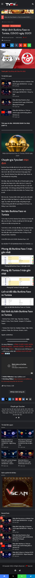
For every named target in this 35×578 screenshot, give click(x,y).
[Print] (30, 399)
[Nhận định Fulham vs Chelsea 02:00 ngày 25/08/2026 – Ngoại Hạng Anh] (9, 433)
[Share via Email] (26, 399)
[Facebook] (3, 399)
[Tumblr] (13, 399)
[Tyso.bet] (11, 4)
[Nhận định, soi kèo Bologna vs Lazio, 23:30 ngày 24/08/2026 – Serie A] (9, 454)
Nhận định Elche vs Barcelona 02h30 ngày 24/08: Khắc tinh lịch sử (24, 461)
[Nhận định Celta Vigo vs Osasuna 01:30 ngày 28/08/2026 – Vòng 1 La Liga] (6, 91)
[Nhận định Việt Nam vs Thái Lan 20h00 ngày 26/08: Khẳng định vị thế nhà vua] (6, 112)
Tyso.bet (30, 566)
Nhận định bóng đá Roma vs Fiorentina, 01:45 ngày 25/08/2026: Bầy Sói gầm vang (25, 442)
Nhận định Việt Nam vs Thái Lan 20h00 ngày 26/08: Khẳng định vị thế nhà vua (22, 112)
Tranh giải (4, 71)
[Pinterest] (16, 399)
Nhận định (10, 22)
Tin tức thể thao (15, 26)
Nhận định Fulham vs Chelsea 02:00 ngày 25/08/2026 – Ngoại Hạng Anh (8, 442)
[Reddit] (20, 399)
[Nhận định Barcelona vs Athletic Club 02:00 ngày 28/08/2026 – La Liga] (6, 83)
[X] (6, 399)
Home (5, 22)
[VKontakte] (23, 399)
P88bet (11, 349)
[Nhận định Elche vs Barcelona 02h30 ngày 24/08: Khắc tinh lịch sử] (26, 454)
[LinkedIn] (9, 399)
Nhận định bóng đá (17, 392)
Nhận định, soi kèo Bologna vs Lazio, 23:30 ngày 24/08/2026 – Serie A (8, 461)
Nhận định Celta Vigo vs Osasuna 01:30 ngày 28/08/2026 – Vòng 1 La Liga (23, 92)
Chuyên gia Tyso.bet (8, 37)
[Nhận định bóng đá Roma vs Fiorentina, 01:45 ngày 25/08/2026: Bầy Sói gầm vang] (26, 433)
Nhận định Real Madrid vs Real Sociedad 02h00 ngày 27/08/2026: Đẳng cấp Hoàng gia (23, 102)
